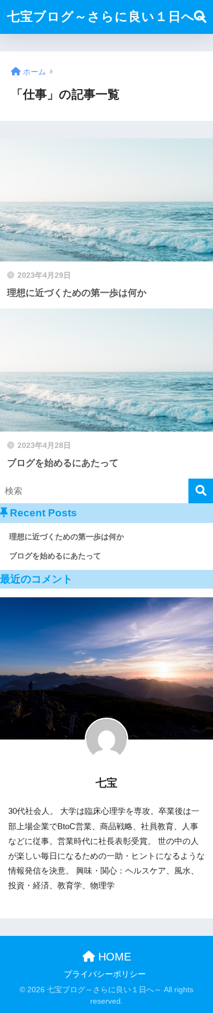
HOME (113, 957)
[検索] (200, 491)
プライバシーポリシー (105, 974)
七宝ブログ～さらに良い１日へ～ (107, 16)
